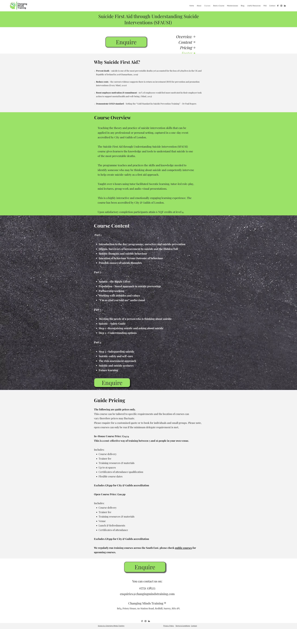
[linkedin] (285, 6)
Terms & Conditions (182, 626)
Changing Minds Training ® (147, 603)
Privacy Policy (168, 626)
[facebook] (278, 6)
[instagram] (281, 6)
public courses (183, 547)
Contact (194, 626)
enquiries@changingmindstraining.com (147, 594)
